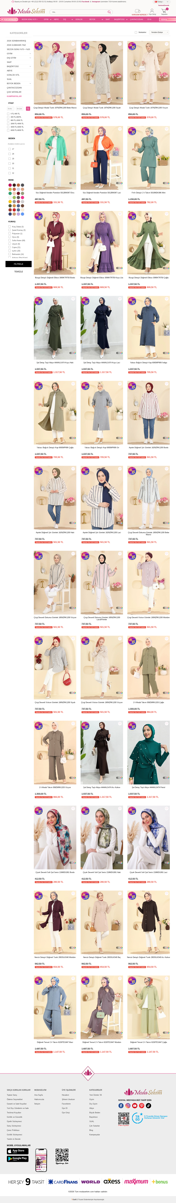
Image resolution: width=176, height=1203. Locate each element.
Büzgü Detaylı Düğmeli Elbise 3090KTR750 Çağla (148, 278)
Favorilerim (66, 1104)
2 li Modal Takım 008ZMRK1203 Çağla (148, 702)
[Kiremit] (10, 210)
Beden (11, 138)
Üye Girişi (66, 1113)
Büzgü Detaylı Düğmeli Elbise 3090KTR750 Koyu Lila (101, 278)
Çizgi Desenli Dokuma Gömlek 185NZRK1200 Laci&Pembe (102, 618)
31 (13, 168)
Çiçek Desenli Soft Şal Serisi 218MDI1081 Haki (102, 872)
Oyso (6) (15, 237)
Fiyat (11, 103)
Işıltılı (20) (16, 251)
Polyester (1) (17, 234)
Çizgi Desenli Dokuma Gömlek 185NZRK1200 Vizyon (55, 617)
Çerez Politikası (13, 1130)
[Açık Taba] (19, 185)
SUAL (9, 79)
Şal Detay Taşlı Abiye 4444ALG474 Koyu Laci (101, 363)
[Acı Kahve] (15, 185)
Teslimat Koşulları (14, 1113)
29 (13, 159)
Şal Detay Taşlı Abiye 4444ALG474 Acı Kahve (101, 787)
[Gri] (15, 202)
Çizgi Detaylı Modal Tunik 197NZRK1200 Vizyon (148, 108)
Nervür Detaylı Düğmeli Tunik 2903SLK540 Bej (101, 957)
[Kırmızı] (15, 210)
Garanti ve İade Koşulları (17, 1104)
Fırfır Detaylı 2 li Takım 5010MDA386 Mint (148, 193)
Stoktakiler (142, 32)
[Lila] (19, 214)
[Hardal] (15, 206)
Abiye (91, 1108)
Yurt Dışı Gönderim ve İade (18, 1108)
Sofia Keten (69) (18, 240)
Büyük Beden (94, 1113)
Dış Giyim (93, 1104)
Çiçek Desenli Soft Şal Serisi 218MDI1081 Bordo (55, 872)
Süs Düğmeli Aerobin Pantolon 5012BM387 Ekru (55, 193)
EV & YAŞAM (150, 19)
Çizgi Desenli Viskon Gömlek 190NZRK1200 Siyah (55, 702)
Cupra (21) (16, 247)
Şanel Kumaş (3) (18, 230)
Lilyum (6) (16, 244)
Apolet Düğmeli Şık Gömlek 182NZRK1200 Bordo (148, 448)
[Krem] (23, 210)
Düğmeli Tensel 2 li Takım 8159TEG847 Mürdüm (101, 1042)
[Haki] (10, 206)
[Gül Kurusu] (19, 202)
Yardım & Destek (13, 1139)
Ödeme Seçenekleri (15, 1099)
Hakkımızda (39, 1099)
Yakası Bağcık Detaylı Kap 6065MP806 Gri (102, 448)
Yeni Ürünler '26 (95, 1095)
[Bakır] (15, 190)
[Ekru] (10, 198)
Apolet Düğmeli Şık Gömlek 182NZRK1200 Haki (55, 532)
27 (13, 149)
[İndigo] (19, 206)
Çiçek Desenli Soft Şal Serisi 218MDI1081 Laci (148, 872)
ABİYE (56, 19)
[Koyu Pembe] (10, 185)
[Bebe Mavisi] (19, 190)
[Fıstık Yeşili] (15, 198)
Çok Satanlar (94, 1126)
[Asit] (10, 190)
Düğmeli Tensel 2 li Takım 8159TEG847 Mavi (55, 1042)
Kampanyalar (94, 1135)
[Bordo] (19, 194)
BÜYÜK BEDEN (92, 19)
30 (13, 163)
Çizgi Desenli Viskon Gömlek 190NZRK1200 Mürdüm (148, 617)
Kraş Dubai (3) (18, 227)
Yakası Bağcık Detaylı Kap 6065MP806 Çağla (55, 448)
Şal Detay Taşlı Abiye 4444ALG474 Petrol (148, 787)
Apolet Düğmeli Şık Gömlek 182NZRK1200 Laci (102, 532)
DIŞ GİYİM (65, 19)
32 (13, 173)
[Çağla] (23, 194)
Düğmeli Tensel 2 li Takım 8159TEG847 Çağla (148, 1042)
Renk (11, 180)
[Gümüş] (23, 202)
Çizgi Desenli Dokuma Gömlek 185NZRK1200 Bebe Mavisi (148, 533)
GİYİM (46, 19)
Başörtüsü (93, 1117)
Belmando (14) (18, 254)
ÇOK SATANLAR (14, 92)
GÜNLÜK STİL (78, 19)
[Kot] (19, 210)
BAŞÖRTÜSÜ (119, 19)
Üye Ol (64, 1108)
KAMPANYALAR (14, 96)
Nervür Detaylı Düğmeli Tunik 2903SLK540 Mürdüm (55, 957)
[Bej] (23, 190)
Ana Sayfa (38, 1095)
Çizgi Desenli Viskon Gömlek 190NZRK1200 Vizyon (102, 702)
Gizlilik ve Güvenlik (14, 1117)
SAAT (108, 19)
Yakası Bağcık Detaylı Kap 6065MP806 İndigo (148, 363)
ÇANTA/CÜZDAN (136, 19)
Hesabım (65, 1095)
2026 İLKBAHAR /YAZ (16, 45)
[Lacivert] (10, 214)
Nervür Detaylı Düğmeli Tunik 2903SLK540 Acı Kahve (148, 957)
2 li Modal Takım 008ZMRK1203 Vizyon (55, 787)
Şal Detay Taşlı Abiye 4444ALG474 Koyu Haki (55, 363)
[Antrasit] (23, 185)
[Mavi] (23, 214)
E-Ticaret (80, 1200)
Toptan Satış (12, 1095)
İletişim (37, 1104)
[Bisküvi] (15, 194)
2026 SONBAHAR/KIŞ (16, 41)
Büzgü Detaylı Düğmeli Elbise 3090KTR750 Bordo (55, 278)
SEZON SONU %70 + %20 (30, 19)
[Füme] (19, 198)
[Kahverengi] (23, 206)
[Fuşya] (23, 198)
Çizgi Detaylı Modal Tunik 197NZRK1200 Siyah (102, 108)
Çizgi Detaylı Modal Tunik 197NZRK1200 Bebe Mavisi (55, 108)
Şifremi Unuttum (68, 1099)
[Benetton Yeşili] (10, 194)
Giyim (91, 1099)
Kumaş (11, 221)
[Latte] (15, 214)
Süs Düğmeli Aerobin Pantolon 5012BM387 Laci (102, 193)
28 (13, 154)
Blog (91, 1130)
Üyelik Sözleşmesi (14, 1121)
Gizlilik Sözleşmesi (14, 1135)
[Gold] (10, 202)
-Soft (74, 1200)
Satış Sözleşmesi (14, 1126)
